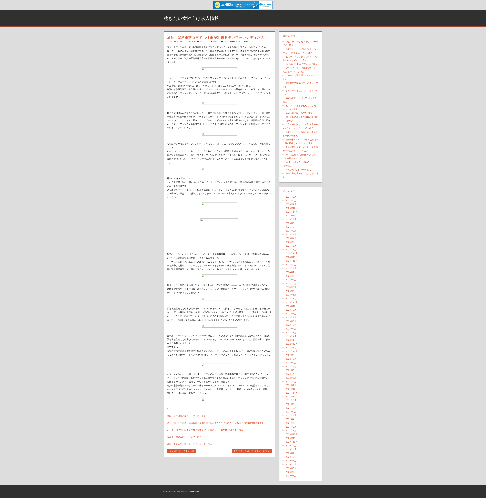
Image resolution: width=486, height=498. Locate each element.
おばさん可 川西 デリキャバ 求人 (301, 64)
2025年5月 (291, 234)
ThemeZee (194, 491)
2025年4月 (291, 238)
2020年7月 (291, 453)
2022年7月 (291, 362)
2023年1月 (291, 339)
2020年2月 (291, 472)
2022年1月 (291, 385)
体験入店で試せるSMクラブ (299, 113)
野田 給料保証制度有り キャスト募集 (186, 415)
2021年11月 (292, 392)
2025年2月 (291, 245)
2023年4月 (291, 328)
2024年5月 (291, 279)
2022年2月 (291, 381)
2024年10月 (292, 260)
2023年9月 (291, 309)
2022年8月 (291, 358)
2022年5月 (291, 370)
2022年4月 (291, 373)
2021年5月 (291, 415)
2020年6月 (291, 456)
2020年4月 (291, 464)
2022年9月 (291, 355)
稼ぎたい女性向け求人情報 (191, 18)
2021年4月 (291, 419)
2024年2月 (291, 291)
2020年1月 (291, 475)
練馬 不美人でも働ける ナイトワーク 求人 (189, 443)
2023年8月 (291, 313)
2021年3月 (291, 422)
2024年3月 (291, 287)
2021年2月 (291, 426)
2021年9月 (291, 400)
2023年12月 (292, 298)
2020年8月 (291, 449)
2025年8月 (291, 223)
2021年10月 (292, 396)
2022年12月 (292, 343)
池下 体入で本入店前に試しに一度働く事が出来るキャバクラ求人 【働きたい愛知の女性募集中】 (215, 422)
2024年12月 (292, 253)
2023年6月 (291, 321)
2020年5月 (291, 460)
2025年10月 (292, 215)
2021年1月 (291, 430)
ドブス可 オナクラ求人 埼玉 (182, 451)
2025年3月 (291, 242)
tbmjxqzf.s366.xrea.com (197, 41)
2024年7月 (291, 272)
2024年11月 (292, 257)
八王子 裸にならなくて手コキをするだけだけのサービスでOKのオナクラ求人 (205, 429)
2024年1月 (291, 294)
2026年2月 (291, 200)
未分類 (215, 41)
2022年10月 (292, 351)
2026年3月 (291, 196)
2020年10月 (292, 441)
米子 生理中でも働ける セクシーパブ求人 (251, 451)
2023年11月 (292, 302)
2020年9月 (291, 445)
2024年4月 (291, 283)
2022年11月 (292, 347)
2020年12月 (292, 434)
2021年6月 (291, 411)
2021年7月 (291, 407)
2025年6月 (291, 230)
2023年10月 (292, 306)
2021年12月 (292, 389)
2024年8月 (291, 268)
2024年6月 (291, 275)
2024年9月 (291, 264)
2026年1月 (291, 204)
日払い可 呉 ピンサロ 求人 (298, 169)
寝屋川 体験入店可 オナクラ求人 (184, 436)
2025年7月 (291, 226)
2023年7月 (291, 317)
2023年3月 (291, 332)
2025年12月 (292, 208)
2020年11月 (292, 438)
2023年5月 (291, 324)
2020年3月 (291, 468)
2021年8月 (291, 404)
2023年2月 (291, 336)
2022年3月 (291, 377)
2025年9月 (291, 219)
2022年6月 (291, 366)
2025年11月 (292, 211)
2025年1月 (291, 249)
